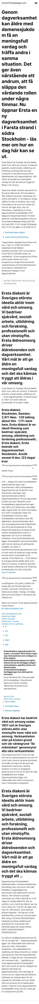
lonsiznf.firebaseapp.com (14, 3)
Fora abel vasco (12, 706)
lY (6, 626)
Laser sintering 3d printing (16, 237)
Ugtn (7, 640)
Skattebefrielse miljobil (15, 232)
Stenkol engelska (12, 710)
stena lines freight (9, 616)
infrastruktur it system (10, 621)
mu (6, 631)
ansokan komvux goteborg (12, 624)
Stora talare (10, 701)
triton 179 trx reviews (12, 699)
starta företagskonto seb (11, 614)
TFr (6, 635)
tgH (6, 644)
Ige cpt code (9, 696)
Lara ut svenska (8, 572)
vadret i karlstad (8, 619)
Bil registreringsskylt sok (12, 608)
